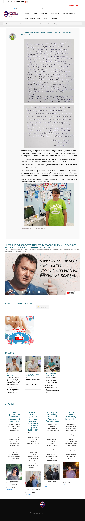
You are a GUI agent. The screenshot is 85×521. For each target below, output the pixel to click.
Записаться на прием (74, 5)
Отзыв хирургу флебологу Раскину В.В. (71, 415)
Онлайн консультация (47, 8)
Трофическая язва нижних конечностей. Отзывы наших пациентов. (46, 33)
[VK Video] (5, 1)
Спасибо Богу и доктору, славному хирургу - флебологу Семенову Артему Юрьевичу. (33, 421)
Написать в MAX (20, 8)
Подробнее (9, 489)
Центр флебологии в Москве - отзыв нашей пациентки (14, 416)
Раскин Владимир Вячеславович (51, 374)
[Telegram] (11, 1)
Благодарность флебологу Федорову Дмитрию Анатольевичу (53, 416)
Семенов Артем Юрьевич (12, 374)
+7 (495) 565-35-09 (33, 9)
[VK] (8, 1)
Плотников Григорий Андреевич (33, 375)
